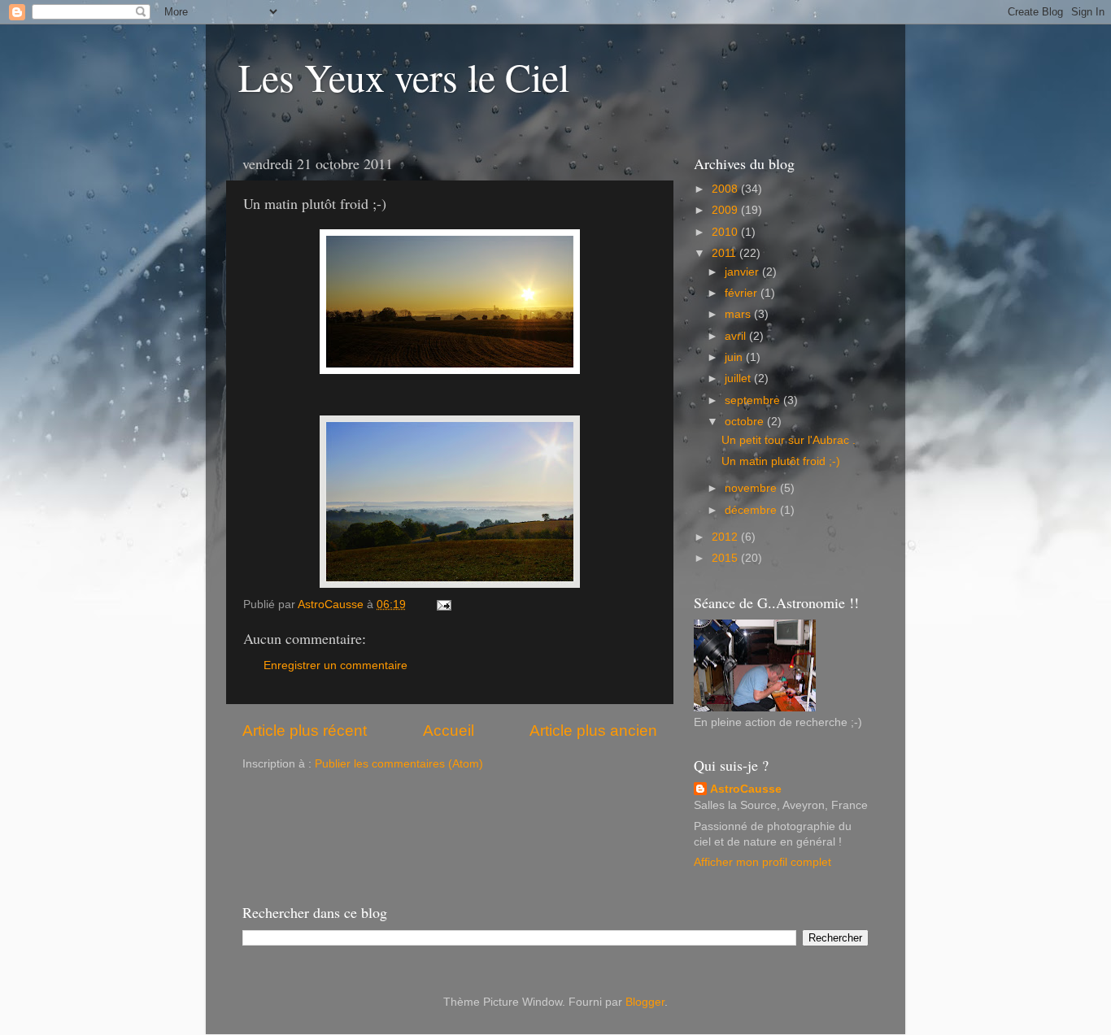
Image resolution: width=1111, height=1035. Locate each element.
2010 (726, 232)
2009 (726, 210)
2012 (726, 537)
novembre (752, 488)
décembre (752, 510)
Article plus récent (304, 730)
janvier (743, 272)
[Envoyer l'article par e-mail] (443, 604)
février (742, 293)
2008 (726, 189)
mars (739, 314)
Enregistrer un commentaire (335, 665)
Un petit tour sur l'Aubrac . (788, 440)
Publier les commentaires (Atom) (399, 764)
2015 (726, 558)
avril (737, 336)
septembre (754, 400)
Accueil (448, 730)
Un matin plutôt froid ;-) (780, 461)
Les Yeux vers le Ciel (403, 76)
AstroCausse (746, 789)
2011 (725, 253)
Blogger (644, 1002)
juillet (739, 378)
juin (735, 357)
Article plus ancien (593, 730)
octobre (746, 421)
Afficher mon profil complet (762, 862)
